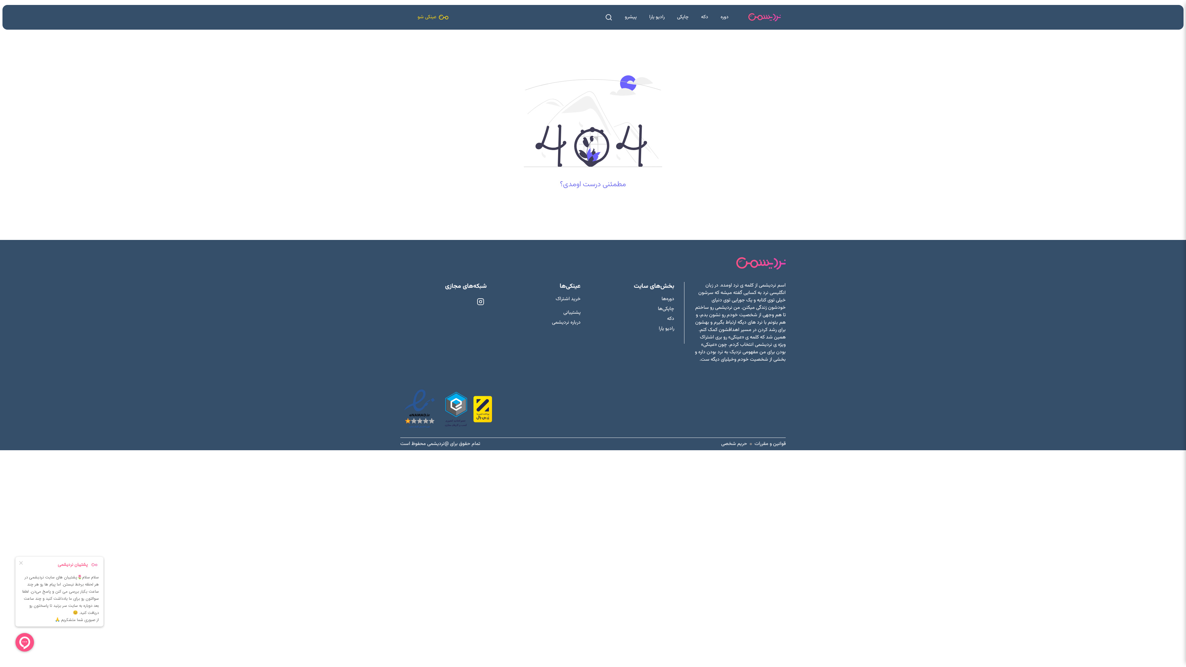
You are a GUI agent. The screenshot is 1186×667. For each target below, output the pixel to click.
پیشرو (631, 17)
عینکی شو (427, 17)
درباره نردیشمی (566, 322)
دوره (725, 17)
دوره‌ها (668, 299)
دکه (704, 17)
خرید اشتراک (568, 299)
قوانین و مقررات (770, 444)
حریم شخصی (734, 444)
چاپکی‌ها (666, 309)
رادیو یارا (657, 17)
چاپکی (683, 17)
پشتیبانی (572, 313)
